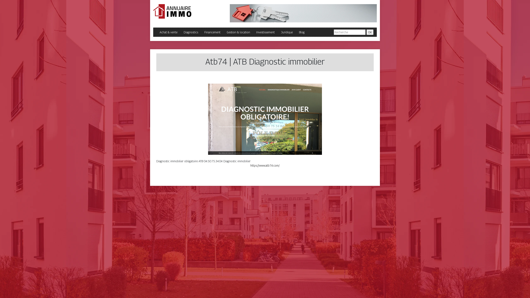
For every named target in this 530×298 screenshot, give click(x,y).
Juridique (287, 32)
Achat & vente (168, 32)
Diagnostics (191, 32)
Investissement (265, 32)
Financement (212, 32)
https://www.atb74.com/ (265, 165)
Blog (302, 32)
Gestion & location (238, 32)
